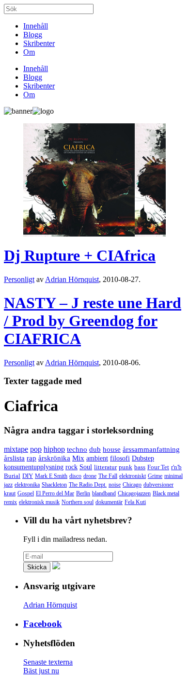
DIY (27, 476)
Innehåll (35, 26)
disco (75, 476)
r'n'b (176, 467)
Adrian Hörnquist (72, 279)
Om (29, 52)
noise (115, 484)
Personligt (19, 279)
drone (89, 476)
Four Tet (158, 467)
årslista (14, 458)
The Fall (107, 476)
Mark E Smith (51, 476)
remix (10, 502)
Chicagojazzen (134, 493)
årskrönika (54, 458)
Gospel (25, 493)
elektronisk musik (39, 502)
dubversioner (158, 484)
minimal (173, 476)
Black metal (166, 493)
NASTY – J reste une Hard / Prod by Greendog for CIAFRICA (92, 320)
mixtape (16, 449)
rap (31, 458)
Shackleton (54, 484)
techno (77, 449)
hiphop (54, 449)
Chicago (132, 484)
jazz (8, 484)
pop (36, 449)
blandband (104, 493)
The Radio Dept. (88, 484)
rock (71, 467)
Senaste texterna (48, 662)
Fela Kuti (135, 502)
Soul (85, 467)
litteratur (105, 467)
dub (95, 449)
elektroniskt (132, 476)
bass (139, 467)
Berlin (83, 493)
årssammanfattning (151, 449)
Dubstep (143, 458)
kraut (10, 493)
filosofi (120, 458)
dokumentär (109, 502)
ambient (97, 458)
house (112, 449)
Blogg (32, 34)
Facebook (42, 624)
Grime (155, 476)
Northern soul (78, 502)
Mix (78, 458)
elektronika (27, 484)
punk (125, 467)
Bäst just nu (41, 671)
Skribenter (39, 43)
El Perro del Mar (55, 493)
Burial (12, 476)
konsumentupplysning (33, 467)
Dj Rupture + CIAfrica (80, 255)
